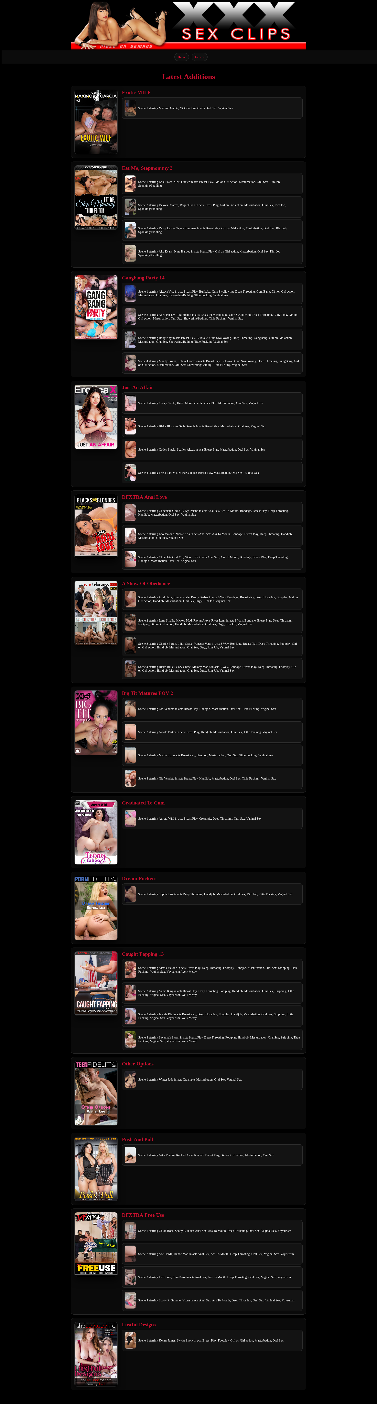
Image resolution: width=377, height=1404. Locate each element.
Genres (199, 57)
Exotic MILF (136, 92)
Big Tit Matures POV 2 (147, 693)
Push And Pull (137, 1139)
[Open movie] (96, 122)
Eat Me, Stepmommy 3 (147, 168)
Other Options (138, 1064)
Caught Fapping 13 (143, 954)
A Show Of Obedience (146, 583)
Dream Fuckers (139, 878)
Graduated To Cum (143, 803)
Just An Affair (137, 387)
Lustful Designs (139, 1325)
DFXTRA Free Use (143, 1215)
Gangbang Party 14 (143, 278)
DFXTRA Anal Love (144, 497)
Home (182, 57)
